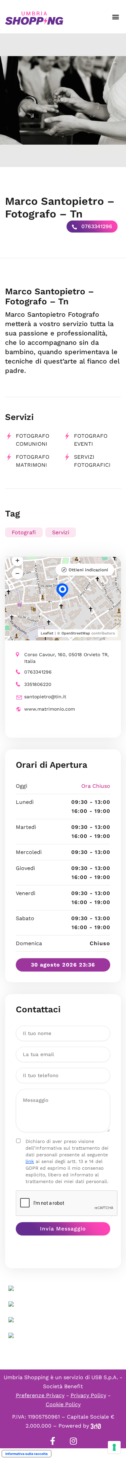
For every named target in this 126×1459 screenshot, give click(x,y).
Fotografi (24, 532)
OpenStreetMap (75, 633)
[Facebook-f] (53, 1441)
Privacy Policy (88, 1395)
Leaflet (47, 633)
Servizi (60, 532)
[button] (115, 16)
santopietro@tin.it (45, 696)
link (30, 1161)
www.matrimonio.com (49, 709)
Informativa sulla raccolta (26, 1454)
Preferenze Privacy (40, 1395)
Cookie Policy (63, 1404)
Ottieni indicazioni (88, 569)
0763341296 (96, 226)
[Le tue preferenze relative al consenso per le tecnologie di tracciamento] (114, 1447)
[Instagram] (74, 1441)
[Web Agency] (96, 1426)
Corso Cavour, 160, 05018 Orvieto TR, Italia (66, 658)
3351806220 (37, 684)
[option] (63, 100)
